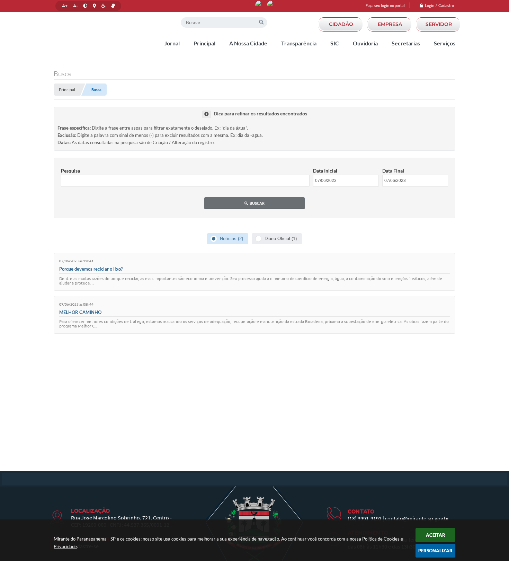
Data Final (393, 171)
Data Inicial (325, 171)
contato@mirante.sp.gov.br (417, 518)
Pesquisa (70, 171)
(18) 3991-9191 (365, 518)
